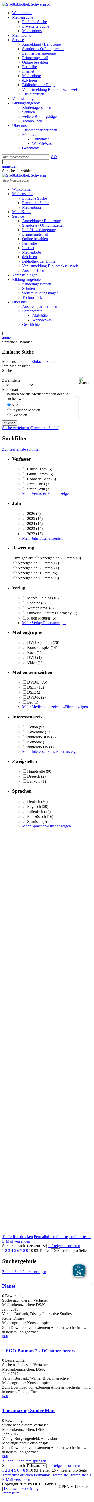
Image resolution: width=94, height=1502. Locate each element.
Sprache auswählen (17, 171)
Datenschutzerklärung (21, 1488)
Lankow (33, 781)
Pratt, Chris (36, 484)
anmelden (9, 166)
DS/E (31, 692)
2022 (31, 534)
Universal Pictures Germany (49, 613)
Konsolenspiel (38, 647)
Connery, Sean (38, 479)
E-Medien (19, 415)
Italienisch (35, 811)
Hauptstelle (36, 771)
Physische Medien (25, 410)
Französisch (36, 816)
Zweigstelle (11, 380)
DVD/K (33, 697)
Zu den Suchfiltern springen (24, 1272)
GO (54, 157)
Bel (30, 702)
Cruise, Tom (37, 469)
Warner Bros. (37, 608)
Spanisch (34, 821)
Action (32, 727)
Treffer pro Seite (74, 1250)
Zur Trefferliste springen (21, 449)
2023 (31, 528)
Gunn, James (37, 474)
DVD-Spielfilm (39, 642)
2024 (31, 523)
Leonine (33, 603)
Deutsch (33, 801)
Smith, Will (36, 489)
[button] (85, 381)
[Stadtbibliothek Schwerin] (24, 4)
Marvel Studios (39, 598)
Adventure (35, 732)
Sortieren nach (13, 1246)
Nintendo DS (37, 747)
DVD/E (33, 682)
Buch (31, 652)
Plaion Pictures (39, 618)
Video (32, 662)
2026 (31, 513)
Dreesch (33, 776)
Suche (7, 370)
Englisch (34, 806)
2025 (31, 518)
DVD (31, 657)
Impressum (10, 1493)
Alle (14, 405)
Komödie (34, 742)
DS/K (31, 687)
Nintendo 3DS (38, 737)
